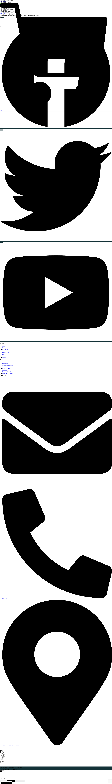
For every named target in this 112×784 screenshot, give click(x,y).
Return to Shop (11, 781)
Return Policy (2, 769)
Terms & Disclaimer (14, 769)
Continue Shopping (6, 782)
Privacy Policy (7, 769)
